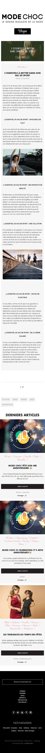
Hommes (26, 625)
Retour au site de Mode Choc (22, 682)
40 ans (7, 456)
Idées (32, 399)
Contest (33, 538)
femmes (24, 399)
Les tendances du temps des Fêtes (22, 635)
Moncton (21, 731)
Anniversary (22, 538)
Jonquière (14, 728)
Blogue (22, 31)
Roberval (34, 728)
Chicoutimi (6, 728)
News (21, 544)
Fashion (35, 541)
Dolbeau (26, 728)
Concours (18, 456)
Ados (22, 695)
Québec (13, 731)
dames (15, 399)
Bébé (7, 622)
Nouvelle (21, 460)
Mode (36, 456)
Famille (28, 456)
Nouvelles (22, 702)
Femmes (35, 622)
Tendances (28, 628)
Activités (21, 67)
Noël (35, 625)
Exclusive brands (12, 541)
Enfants (15, 622)
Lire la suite (22, 486)
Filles (7, 625)
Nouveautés (15, 628)
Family (26, 541)
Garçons (16, 625)
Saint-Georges (29, 731)
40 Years (10, 538)
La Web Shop (28, 743)
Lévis (40, 728)
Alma (20, 728)
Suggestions (7, 404)
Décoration (22, 700)
